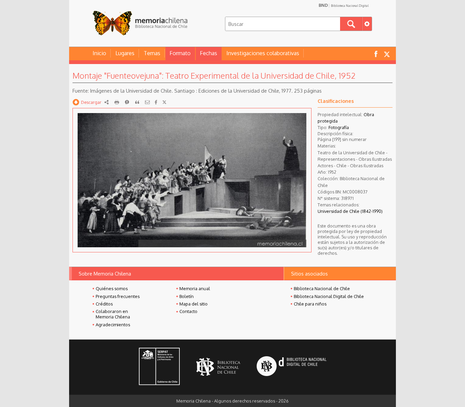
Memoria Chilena (140, 23)
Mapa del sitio (193, 304)
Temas (152, 53)
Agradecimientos (113, 324)
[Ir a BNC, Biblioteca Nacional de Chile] (218, 367)
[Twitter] (164, 102)
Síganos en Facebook (376, 53)
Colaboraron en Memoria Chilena (113, 314)
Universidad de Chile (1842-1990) (350, 211)
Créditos (104, 304)
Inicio (99, 53)
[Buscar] (351, 24)
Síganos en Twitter (387, 53)
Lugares (124, 53)
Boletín (186, 296)
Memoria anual (194, 288)
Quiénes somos (112, 288)
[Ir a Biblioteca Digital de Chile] (291, 367)
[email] (147, 102)
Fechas (208, 53)
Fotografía (338, 127)
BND (344, 5)
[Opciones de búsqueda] (367, 24)
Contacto (188, 311)
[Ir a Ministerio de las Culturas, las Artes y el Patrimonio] (159, 367)
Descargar (91, 102)
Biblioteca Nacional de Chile (322, 288)
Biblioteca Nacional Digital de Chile (329, 296)
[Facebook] (156, 102)
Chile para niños (310, 304)
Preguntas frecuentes (118, 296)
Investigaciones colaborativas (262, 53)
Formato (180, 53)
